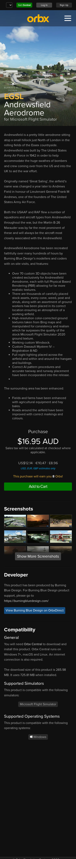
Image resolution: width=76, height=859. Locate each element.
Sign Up (64, 5)
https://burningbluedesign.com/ (26, 601)
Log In (44, 5)
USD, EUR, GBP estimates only (38, 468)
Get (24, 5)
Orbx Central (33, 644)
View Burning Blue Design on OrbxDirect (35, 610)
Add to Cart (38, 486)
